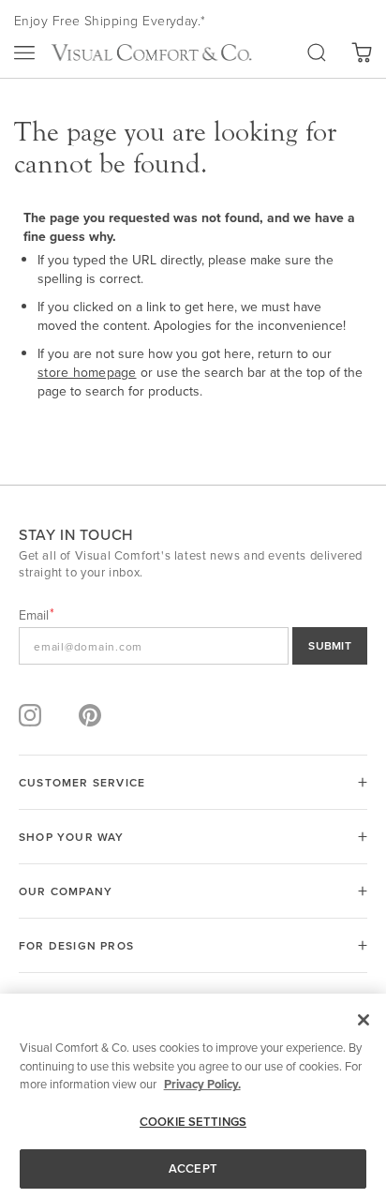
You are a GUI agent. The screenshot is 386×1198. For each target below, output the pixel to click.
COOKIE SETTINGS (193, 1122)
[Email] (193, 646)
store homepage (87, 372)
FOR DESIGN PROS (76, 945)
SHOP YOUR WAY (72, 837)
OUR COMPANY (65, 891)
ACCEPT (193, 1168)
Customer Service (82, 782)
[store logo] (151, 52)
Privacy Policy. (202, 1084)
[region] (193, 1096)
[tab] (193, 782)
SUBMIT (329, 645)
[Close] (363, 1020)
